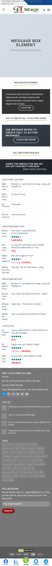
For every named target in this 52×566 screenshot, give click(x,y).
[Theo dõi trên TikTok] (13, 394)
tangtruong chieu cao (10, 472)
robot (15, 468)
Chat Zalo (16, 564)
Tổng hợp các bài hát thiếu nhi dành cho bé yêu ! (29, 408)
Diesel (23, 448)
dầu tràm (31, 448)
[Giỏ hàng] (48, 9)
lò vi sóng (40, 452)
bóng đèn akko (8, 448)
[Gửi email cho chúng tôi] (22, 394)
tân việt (23, 476)
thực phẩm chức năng (10, 476)
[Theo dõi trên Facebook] (4, 394)
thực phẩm (39, 472)
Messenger (36, 564)
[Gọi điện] (26, 560)
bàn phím (34, 444)
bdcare (10, 444)
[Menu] (3, 9)
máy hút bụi (7, 460)
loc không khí (29, 452)
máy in (15, 460)
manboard (16, 456)
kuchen (13, 452)
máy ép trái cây (19, 464)
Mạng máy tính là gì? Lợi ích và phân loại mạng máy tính (28, 432)
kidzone (5, 452)
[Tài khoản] (44, 9)
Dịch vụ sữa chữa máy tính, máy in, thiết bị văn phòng (29, 423)
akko (4, 444)
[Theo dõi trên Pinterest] (27, 394)
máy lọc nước (25, 460)
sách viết (22, 468)
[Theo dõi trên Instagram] (9, 394)
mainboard (6, 456)
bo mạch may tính (22, 444)
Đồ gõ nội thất (39, 476)
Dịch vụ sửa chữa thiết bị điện (21, 415)
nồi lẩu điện (7, 468)
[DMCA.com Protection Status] (26, 550)
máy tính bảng (37, 460)
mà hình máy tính (40, 456)
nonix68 (30, 464)
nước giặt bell (40, 464)
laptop (20, 452)
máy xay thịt (7, 464)
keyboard (40, 448)
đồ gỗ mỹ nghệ (8, 480)
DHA (17, 448)
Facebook (6, 564)
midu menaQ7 (27, 456)
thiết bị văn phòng (26, 472)
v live (30, 476)
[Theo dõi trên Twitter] (18, 394)
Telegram (46, 564)
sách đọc (31, 468)
